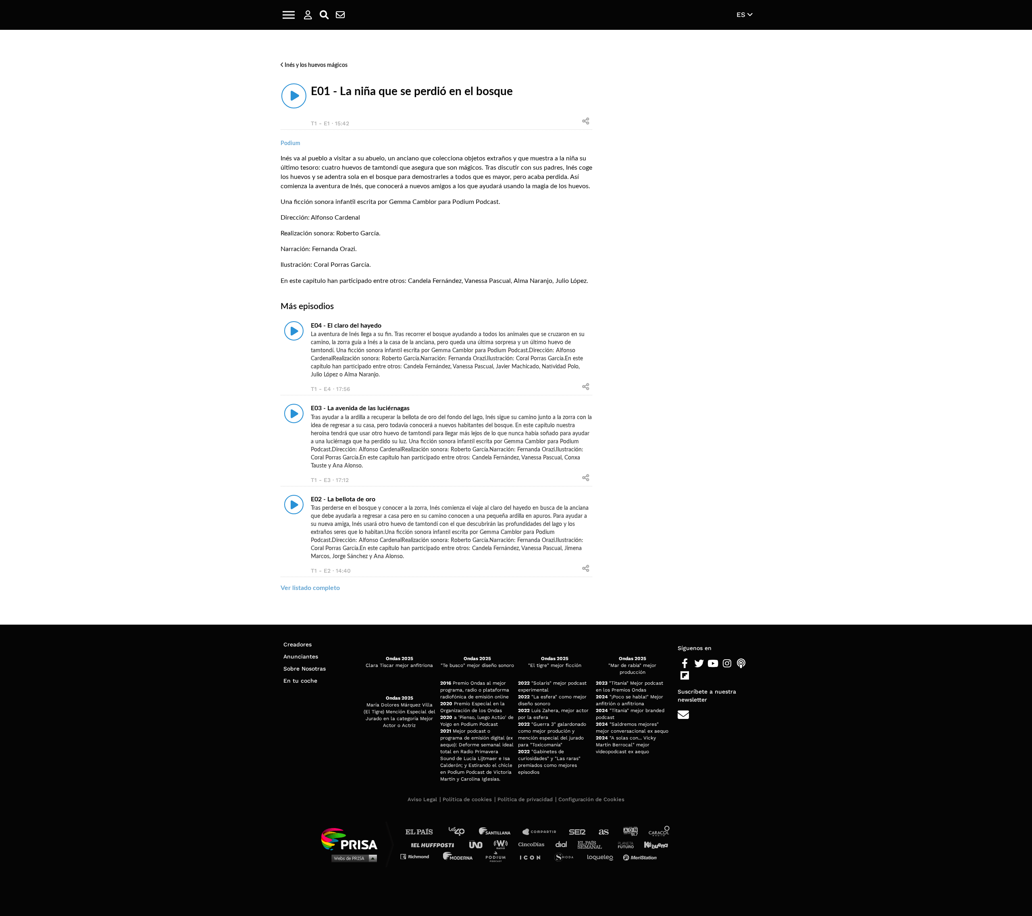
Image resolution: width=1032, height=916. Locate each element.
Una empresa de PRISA (352, 838)
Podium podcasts (498, 856)
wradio (502, 844)
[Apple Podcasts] (741, 664)
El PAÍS (424, 832)
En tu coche (300, 680)
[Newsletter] (340, 15)
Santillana (500, 832)
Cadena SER (578, 832)
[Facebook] (685, 664)
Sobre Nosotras (304, 668)
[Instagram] (727, 664)
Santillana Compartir (543, 832)
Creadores (297, 644)
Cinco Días (533, 844)
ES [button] (742, 14)
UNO (479, 844)
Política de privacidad (525, 799)
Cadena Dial (564, 844)
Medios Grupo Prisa (352, 858)
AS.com (603, 832)
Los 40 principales (462, 832)
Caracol (659, 832)
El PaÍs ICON (533, 856)
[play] (293, 95)
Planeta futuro (623, 844)
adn (630, 832)
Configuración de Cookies (591, 799)
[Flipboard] (685, 676)
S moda (566, 856)
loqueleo (602, 856)
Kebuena (652, 844)
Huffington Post (434, 844)
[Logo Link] (516, 15)
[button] (288, 15)
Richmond (419, 856)
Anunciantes (300, 656)
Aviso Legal (422, 799)
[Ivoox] (699, 676)
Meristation (641, 856)
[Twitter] (699, 664)
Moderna (458, 856)
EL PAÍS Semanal (593, 844)
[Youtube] (713, 664)
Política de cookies (467, 799)
